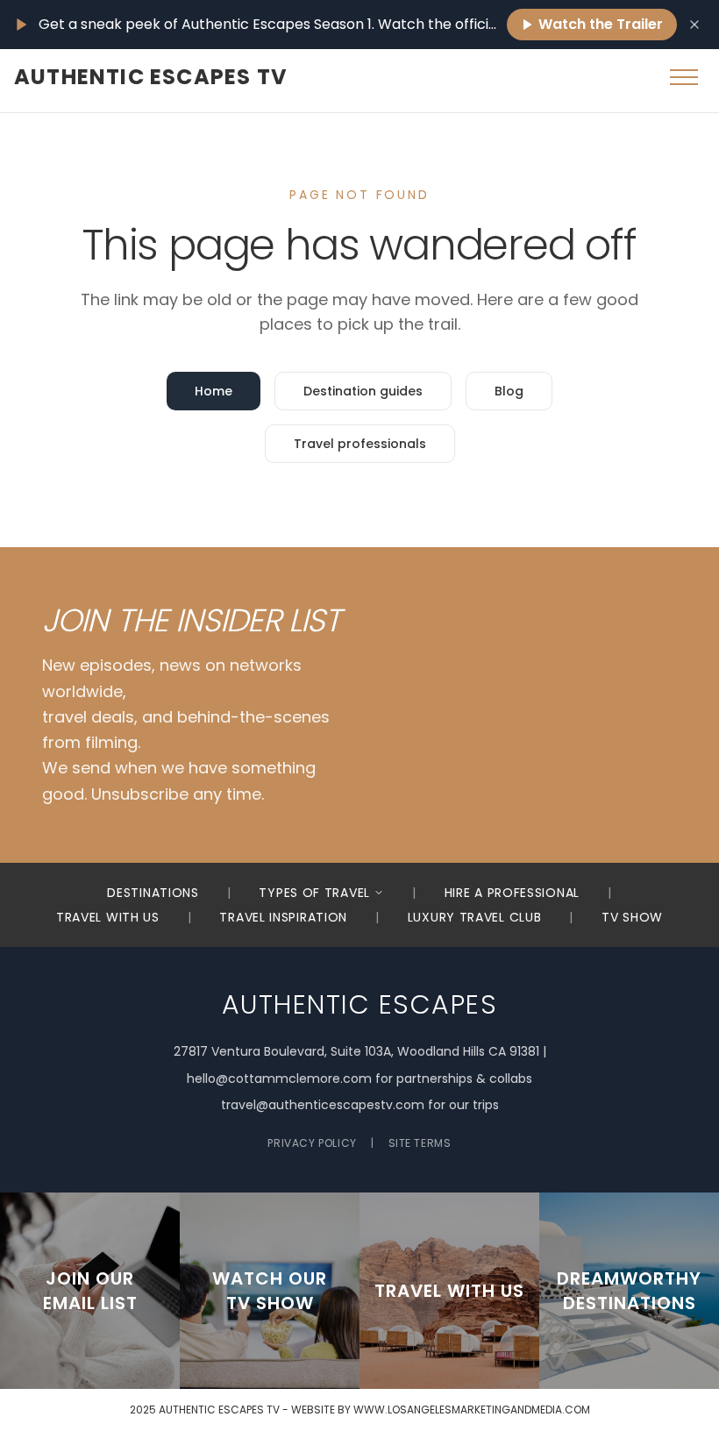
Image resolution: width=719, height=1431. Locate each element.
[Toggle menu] (684, 77)
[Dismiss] (694, 24)
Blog (509, 391)
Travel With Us (108, 917)
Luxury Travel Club (475, 917)
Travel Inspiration (283, 917)
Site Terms (420, 1143)
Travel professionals (360, 443)
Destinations (152, 892)
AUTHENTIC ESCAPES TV (151, 77)
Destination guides (363, 391)
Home (213, 391)
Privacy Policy (311, 1143)
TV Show (632, 917)
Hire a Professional (512, 892)
